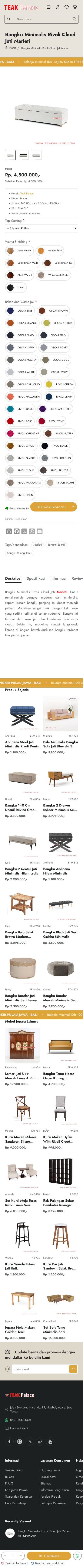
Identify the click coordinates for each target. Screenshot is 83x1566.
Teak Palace (27, 193)
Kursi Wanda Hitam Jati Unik (20, 1266)
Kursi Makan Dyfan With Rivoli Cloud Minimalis (57, 1139)
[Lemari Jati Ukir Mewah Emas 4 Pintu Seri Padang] (22, 1045)
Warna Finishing (16, 242)
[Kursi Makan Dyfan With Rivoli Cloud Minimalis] (60, 1108)
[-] (5, 1556)
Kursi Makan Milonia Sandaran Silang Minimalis (20, 1139)
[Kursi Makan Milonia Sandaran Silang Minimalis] (22, 1108)
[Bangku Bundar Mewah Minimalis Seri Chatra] (60, 967)
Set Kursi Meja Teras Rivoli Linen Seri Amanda (21, 1203)
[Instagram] (19, 1441)
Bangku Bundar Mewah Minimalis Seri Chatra (60, 998)
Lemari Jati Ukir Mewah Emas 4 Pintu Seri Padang (21, 1076)
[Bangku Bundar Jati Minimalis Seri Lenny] (22, 967)
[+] (20, 1556)
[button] (49, 1556)
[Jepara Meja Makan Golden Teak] (22, 1299)
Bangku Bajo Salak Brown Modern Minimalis (19, 934)
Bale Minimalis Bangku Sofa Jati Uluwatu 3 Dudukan (60, 744)
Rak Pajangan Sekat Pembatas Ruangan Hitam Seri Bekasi (58, 1203)
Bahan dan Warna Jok (19, 302)
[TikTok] (40, 1441)
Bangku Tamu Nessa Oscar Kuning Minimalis (58, 1076)
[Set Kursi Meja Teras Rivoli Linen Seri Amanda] (22, 1172)
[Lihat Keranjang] (75, 7)
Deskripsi (13, 578)
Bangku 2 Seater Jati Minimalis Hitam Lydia (21, 871)
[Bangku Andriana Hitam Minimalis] (60, 840)
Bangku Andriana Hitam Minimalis (56, 871)
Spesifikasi (36, 578)
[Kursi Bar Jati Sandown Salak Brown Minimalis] (60, 1235)
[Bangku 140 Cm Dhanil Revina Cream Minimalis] (22, 777)
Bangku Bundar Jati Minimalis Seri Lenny (21, 998)
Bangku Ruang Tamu (19, 553)
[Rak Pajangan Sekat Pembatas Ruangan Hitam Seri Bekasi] (60, 1172)
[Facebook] (9, 1441)
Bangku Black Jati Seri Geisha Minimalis (60, 934)
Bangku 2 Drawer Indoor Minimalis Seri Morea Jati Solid (59, 807)
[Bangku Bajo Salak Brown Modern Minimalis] (22, 904)
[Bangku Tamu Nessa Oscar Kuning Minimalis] (60, 1045)
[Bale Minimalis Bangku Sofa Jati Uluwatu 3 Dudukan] (60, 713)
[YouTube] (50, 1441)
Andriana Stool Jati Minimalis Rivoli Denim (22, 744)
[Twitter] (30, 1441)
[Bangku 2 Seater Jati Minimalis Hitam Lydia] (22, 840)
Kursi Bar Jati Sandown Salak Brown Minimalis (60, 1266)
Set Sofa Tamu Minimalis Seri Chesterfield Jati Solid (60, 1330)
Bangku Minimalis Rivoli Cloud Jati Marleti (44, 1531)
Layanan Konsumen (55, 1460)
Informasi (58, 578)
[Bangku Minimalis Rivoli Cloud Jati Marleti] (10, 1533)
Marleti (37, 545)
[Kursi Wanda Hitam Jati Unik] (22, 1235)
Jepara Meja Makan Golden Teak (20, 1329)
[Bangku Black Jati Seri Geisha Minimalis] (60, 904)
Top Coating (13, 220)
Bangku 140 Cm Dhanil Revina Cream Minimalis (21, 807)
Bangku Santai (56, 545)
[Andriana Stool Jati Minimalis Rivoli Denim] (22, 713)
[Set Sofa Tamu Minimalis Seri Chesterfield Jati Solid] (60, 1299)
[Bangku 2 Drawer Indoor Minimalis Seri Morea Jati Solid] (60, 777)
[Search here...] (74, 19)
